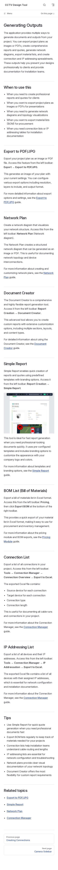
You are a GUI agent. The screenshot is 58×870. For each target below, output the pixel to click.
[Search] (44, 5)
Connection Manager (36, 627)
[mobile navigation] (53, 5)
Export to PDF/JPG (17, 797)
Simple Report (40, 470)
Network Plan (14, 811)
